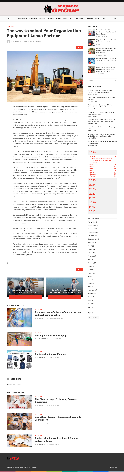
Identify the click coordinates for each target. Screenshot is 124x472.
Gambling (91, 263)
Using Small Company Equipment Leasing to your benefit (58, 418)
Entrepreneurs (92, 239)
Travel (103, 18)
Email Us (113, 467)
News (70, 18)
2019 (92, 207)
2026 (92, 152)
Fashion (90, 249)
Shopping (89, 18)
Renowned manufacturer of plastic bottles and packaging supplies (58, 313)
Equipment (10, 26)
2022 (92, 193)
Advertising (91, 222)
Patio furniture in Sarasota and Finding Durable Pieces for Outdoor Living (106, 51)
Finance (51, 18)
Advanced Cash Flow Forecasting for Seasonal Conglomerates (102, 142)
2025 (92, 180)
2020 (92, 202)
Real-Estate (79, 18)
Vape (89, 307)
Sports (90, 297)
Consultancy (92, 232)
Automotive (22, 18)
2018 (92, 211)
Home (65, 18)
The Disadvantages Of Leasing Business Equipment (56, 400)
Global (90, 270)
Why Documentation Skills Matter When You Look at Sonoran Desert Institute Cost (101, 135)
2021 (92, 198)
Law (89, 280)
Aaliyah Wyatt (18, 41)
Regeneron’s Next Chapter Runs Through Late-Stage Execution (106, 59)
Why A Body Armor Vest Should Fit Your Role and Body (106, 41)
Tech (97, 18)
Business (32, 18)
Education (42, 18)
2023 (92, 189)
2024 (92, 184)
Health (58, 18)
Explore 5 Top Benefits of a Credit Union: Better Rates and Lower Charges (106, 32)
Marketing (91, 283)
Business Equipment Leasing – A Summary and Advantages (57, 439)
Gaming (90, 266)
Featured (91, 253)
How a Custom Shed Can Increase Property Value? (101, 128)
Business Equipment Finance (50, 354)
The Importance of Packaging (51, 335)
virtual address (93, 317)
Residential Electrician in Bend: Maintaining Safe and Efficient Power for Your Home (105, 69)
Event (90, 246)
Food (89, 259)
